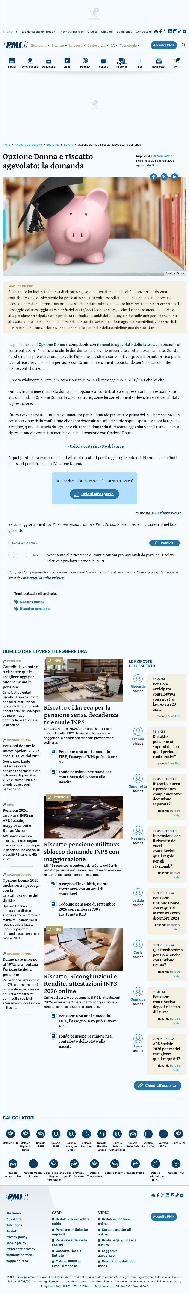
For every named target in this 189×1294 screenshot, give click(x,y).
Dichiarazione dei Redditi (39, 31)
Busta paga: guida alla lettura (117, 1242)
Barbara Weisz (161, 156)
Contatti (12, 1231)
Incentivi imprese (72, 31)
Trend (8, 31)
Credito (92, 31)
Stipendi (107, 31)
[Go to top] (159, 1279)
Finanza (58, 45)
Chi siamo (13, 1213)
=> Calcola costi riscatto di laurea (94, 446)
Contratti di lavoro (148, 31)
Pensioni (61, 797)
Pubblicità (14, 1219)
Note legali (14, 1225)
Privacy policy (16, 1237)
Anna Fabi (174, 716)
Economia (39, 45)
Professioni (97, 45)
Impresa (76, 45)
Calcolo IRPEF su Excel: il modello (66, 1263)
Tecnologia (128, 45)
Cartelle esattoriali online (114, 1232)
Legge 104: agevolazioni (108, 1253)
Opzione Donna (32, 602)
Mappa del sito (17, 1261)
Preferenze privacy (20, 1249)
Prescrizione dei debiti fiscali (117, 1263)
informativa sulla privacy (43, 577)
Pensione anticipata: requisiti (70, 1232)
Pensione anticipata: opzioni (70, 1242)
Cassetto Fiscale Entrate (66, 1253)
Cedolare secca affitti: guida (71, 1221)
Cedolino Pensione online (114, 1221)
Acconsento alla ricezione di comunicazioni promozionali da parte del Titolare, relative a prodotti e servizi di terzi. (111, 558)
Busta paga (124, 31)
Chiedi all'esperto (97, 494)
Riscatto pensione (35, 609)
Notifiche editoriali (20, 1255)
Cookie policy (16, 1243)
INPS (57, 661)
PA (113, 45)
